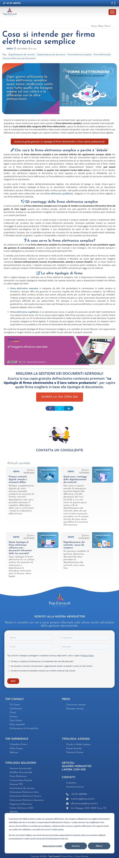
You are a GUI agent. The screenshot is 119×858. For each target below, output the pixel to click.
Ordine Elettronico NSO (22, 808)
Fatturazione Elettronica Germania (27, 800)
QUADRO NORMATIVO (76, 766)
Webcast (14, 752)
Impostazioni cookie (52, 846)
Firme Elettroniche (102, 55)
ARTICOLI (68, 763)
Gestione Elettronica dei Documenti (19, 58)
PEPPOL (14, 812)
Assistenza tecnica (75, 787)
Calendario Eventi (18, 744)
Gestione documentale (20, 768)
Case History (16, 720)
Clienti (13, 712)
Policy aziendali (17, 724)
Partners (14, 716)
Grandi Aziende (74, 748)
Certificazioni (16, 708)
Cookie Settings (81, 856)
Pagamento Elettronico (21, 804)
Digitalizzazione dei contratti (22, 55)
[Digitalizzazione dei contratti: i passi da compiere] (102, 547)
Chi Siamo (15, 705)
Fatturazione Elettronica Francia (25, 796)
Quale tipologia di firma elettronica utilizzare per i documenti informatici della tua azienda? (20, 548)
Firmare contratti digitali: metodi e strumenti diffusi (18, 479)
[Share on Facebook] (50, 408)
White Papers (16, 748)
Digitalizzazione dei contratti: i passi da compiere (74, 545)
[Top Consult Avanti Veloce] (10, 12)
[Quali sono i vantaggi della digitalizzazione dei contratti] (102, 482)
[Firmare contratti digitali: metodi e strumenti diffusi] (47, 482)
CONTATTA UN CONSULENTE (59, 450)
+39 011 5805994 (13, 3)
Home (94, 26)
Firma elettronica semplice (79, 55)
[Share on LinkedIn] (68, 408)
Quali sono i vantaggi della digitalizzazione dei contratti (75, 479)
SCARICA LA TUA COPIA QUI (59, 397)
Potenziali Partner (74, 752)
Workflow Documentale (21, 772)
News (107, 26)
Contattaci (71, 783)
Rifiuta (99, 846)
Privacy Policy (67, 856)
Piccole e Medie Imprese (78, 744)
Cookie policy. (57, 829)
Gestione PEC (16, 784)
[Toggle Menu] (112, 12)
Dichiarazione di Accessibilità (24, 728)
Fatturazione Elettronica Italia (24, 792)
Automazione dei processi (22, 788)
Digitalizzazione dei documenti (51, 55)
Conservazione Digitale (21, 780)
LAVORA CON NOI (74, 769)
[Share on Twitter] (59, 408)
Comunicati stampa (75, 705)
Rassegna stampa (75, 708)
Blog (101, 26)
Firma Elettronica (18, 776)
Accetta (76, 846)
